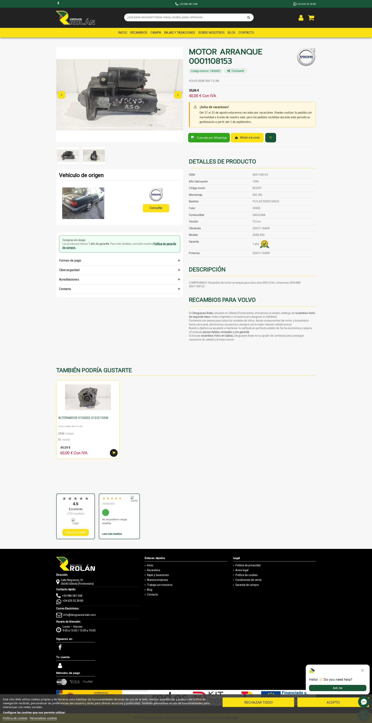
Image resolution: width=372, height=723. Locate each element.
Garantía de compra (247, 585)
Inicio (150, 565)
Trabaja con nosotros (159, 585)
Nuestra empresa (157, 580)
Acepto (333, 702)
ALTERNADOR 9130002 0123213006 (83, 418)
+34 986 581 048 (72, 596)
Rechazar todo (258, 702)
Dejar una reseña (75, 532)
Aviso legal (241, 570)
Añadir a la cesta (250, 138)
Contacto (152, 595)
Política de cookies (246, 575)
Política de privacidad (248, 565)
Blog (149, 590)
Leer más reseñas (112, 534)
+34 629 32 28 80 (73, 601)
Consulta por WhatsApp (212, 137)
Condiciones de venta (248, 580)
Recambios (153, 570)
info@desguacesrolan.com (79, 615)
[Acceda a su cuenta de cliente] (301, 17)
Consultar (156, 208)
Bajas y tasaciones (158, 575)
